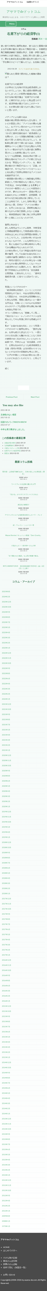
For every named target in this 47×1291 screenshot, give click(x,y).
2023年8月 (6, 617)
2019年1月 (6, 837)
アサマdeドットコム (15, 2)
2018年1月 (6, 893)
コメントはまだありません (28, 69)
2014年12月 (6, 1062)
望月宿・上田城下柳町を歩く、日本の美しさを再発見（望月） (23, 473)
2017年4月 (6, 940)
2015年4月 (6, 1042)
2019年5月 (6, 827)
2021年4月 (6, 735)
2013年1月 (6, 1175)
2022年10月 (6, 663)
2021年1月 (6, 750)
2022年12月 (6, 653)
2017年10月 (6, 909)
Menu (12, 23)
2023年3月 (6, 638)
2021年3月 (6, 740)
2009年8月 (6, 1216)
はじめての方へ (10, 1250)
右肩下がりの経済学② (12, 451)
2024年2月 (6, 597)
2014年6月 (6, 1088)
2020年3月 (6, 796)
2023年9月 (6, 612)
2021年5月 (6, 730)
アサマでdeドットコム (24, 11)
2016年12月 (6, 960)
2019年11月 (6, 817)
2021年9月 (6, 714)
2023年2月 (6, 643)
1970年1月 (6, 1226)
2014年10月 (6, 1068)
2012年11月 (6, 1185)
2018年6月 (6, 868)
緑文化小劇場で (23, 505)
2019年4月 (6, 832)
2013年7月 (6, 1144)
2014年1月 (6, 1114)
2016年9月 (6, 975)
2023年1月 (6, 648)
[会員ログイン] (32, 2)
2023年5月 (6, 627)
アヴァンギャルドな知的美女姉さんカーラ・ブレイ (23, 515)
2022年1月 (6, 699)
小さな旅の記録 (10, 1257)
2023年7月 (6, 622)
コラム (23, 29)
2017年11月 (6, 904)
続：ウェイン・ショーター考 (23, 525)
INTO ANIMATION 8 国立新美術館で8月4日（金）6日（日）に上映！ (23, 567)
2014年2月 (6, 1108)
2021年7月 (6, 725)
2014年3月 (6, 1103)
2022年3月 (6, 689)
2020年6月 (6, 781)
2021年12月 (6, 704)
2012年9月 (6, 1195)
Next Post (35, 397)
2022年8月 (6, 673)
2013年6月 (6, 1149)
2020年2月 (6, 801)
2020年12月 (6, 755)
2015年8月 (6, 1021)
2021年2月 (6, 745)
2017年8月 (6, 919)
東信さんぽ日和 (10, 1261)
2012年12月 (6, 1180)
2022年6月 (6, 679)
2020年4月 (6, 791)
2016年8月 (6, 981)
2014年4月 (6, 1098)
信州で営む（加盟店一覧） (15, 1267)
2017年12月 (6, 899)
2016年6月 (6, 986)
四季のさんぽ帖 (10, 1264)
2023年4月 (6, 632)
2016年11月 (6, 965)
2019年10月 (6, 822)
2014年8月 (6, 1078)
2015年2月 (6, 1052)
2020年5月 (6, 786)
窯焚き (7, 453)
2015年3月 (6, 1047)
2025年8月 (6, 592)
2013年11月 (6, 1124)
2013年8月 (6, 1139)
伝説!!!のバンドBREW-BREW (14, 422)
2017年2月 (6, 950)
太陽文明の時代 (10, 443)
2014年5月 (6, 1093)
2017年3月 (6, 945)
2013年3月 (6, 1165)
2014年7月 (6, 1083)
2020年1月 (6, 806)
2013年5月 (6, 1155)
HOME (6, 1247)
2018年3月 (6, 883)
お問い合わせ (9, 1274)
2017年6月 (6, 929)
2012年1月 (6, 1211)
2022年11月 (6, 658)
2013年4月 (6, 1160)
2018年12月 (6, 842)
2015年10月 (6, 1011)
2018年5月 (6, 873)
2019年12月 (6, 812)
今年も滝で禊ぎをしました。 (13, 429)
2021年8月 (6, 719)
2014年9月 (6, 1073)
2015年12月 (6, 1006)
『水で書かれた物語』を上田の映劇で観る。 (23, 556)
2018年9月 (6, 853)
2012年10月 (6, 1190)
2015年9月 (6, 1016)
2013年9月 (6, 1134)
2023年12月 (6, 602)
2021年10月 (6, 709)
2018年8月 (6, 858)
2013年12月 (6, 1119)
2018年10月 (6, 847)
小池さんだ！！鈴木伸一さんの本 (23, 546)
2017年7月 (6, 924)
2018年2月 (6, 888)
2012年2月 (6, 1206)
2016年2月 (6, 996)
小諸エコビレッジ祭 (11, 448)
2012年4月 (6, 1201)
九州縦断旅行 (9, 445)
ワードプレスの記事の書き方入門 (23, 484)
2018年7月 (6, 863)
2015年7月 (6, 1027)
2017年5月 (6, 934)
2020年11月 (6, 760)
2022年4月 (6, 684)
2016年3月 (6, 991)
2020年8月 (6, 776)
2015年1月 (6, 1057)
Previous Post (12, 397)
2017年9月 (6, 914)
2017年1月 (6, 955)
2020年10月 (6, 766)
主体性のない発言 (8, 415)
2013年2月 (6, 1170)
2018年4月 (6, 878)
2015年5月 (6, 1037)
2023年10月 (6, 607)
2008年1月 (6, 1221)
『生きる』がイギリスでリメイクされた (23, 494)
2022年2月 (6, 694)
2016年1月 (6, 1001)
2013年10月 (6, 1129)
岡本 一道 (43, 39)
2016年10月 (6, 970)
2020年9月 (6, 771)
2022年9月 (6, 668)
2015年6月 (6, 1032)
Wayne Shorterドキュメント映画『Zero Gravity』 (23, 535)
